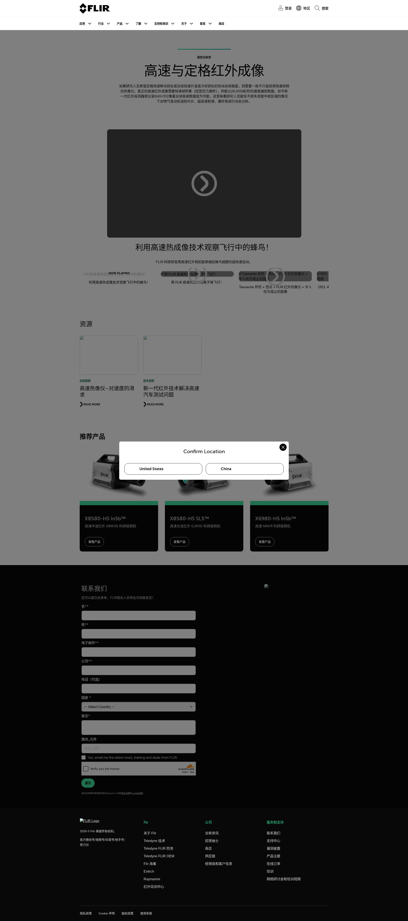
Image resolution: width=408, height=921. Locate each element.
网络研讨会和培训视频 (284, 879)
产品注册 (273, 856)
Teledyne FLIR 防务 (158, 848)
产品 (119, 23)
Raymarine (152, 879)
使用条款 (146, 913)
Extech (149, 871)
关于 (184, 23)
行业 (101, 23)
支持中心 (273, 841)
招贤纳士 (212, 841)
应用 (82, 23)
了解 (138, 23)
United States (151, 469)
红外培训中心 (154, 887)
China (226, 469)
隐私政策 (86, 913)
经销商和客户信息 (218, 864)
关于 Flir (150, 833)
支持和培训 (161, 23)
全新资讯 (212, 833)
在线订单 (273, 864)
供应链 (210, 856)
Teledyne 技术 (154, 841)
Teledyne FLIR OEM (159, 856)
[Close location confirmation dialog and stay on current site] (283, 447)
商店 (221, 23)
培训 (270, 871)
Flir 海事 (150, 864)
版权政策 (127, 913)
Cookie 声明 (107, 913)
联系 (202, 23)
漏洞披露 (273, 848)
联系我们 (273, 833)
